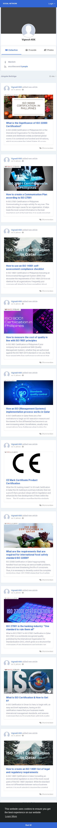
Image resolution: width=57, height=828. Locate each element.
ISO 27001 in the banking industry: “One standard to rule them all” (27, 628)
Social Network (10, 4)
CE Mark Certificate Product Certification (21, 482)
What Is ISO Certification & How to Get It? (27, 699)
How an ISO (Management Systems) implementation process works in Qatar (28, 410)
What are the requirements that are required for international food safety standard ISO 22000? (27, 554)
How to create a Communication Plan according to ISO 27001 (26, 196)
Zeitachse (13, 50)
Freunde (32, 50)
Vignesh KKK (28, 39)
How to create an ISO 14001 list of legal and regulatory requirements (28, 771)
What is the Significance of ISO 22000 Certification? (26, 125)
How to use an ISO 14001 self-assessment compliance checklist (25, 267)
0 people (24, 66)
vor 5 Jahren (16, 90)
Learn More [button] (11, 816)
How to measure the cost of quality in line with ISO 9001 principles (27, 339)
